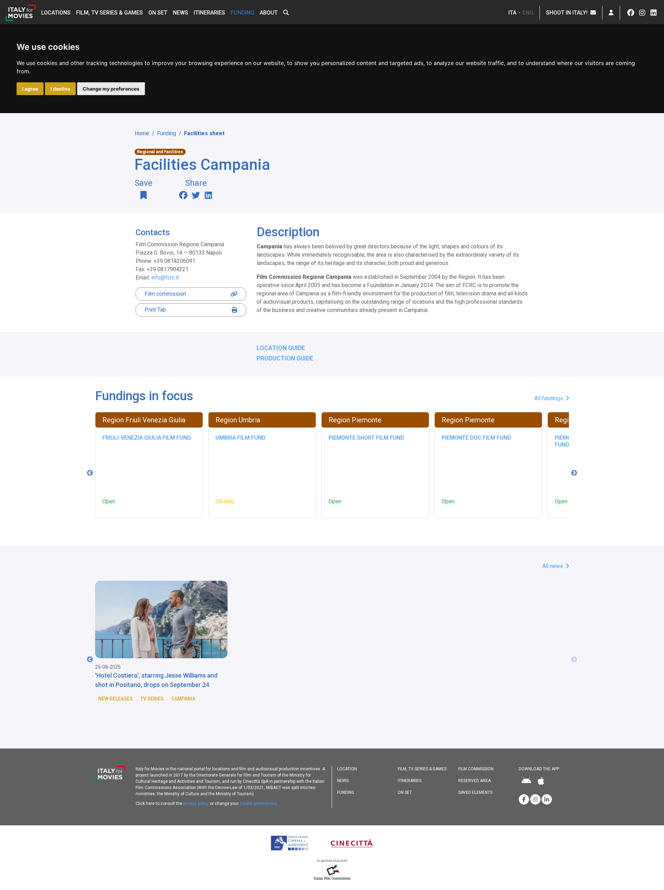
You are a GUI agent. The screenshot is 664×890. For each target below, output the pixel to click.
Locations (56, 12)
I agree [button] (30, 89)
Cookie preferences (258, 803)
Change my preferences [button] (111, 89)
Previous (89, 473)
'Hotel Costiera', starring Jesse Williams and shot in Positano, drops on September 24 (156, 680)
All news (553, 566)
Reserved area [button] (474, 780)
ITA (512, 12)
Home (142, 133)
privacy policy (196, 803)
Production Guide (285, 358)
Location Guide (281, 347)
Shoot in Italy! (568, 12)
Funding (242, 12)
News (180, 12)
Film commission (165, 294)
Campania (183, 698)
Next (574, 473)
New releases (115, 698)
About (269, 12)
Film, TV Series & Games (109, 12)
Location (347, 769)
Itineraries (209, 12)
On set (157, 12)
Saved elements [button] (475, 792)
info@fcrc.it (165, 277)
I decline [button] (60, 89)
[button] (286, 13)
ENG (528, 12)
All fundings (549, 398)
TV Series (152, 698)
